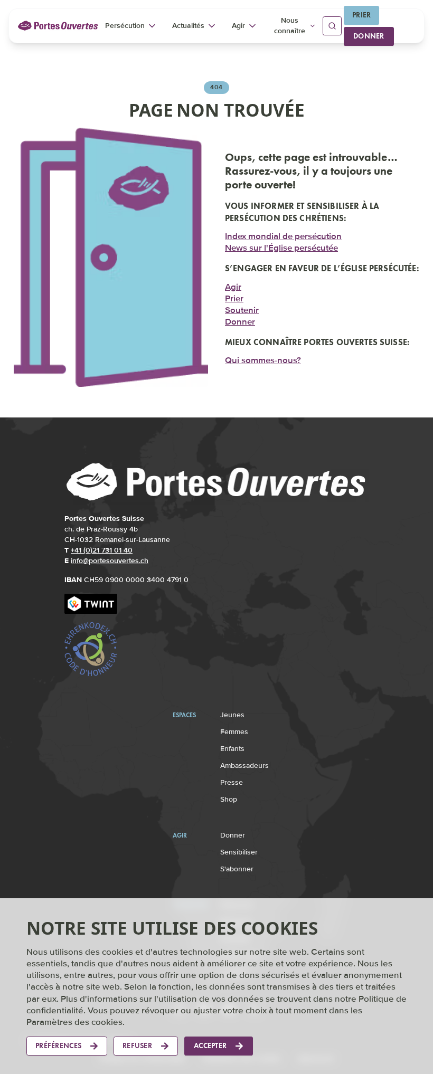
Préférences (58, 1045)
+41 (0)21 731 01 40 (102, 550)
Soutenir (242, 309)
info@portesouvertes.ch (109, 560)
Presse (231, 782)
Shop (228, 799)
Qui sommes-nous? (263, 359)
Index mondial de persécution (283, 235)
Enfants (232, 748)
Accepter (210, 1045)
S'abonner (236, 868)
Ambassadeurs (244, 765)
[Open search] (332, 25)
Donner (368, 36)
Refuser (137, 1045)
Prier (361, 15)
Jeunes (232, 714)
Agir (233, 285)
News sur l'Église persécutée (281, 247)
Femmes (234, 731)
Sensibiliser (239, 852)
